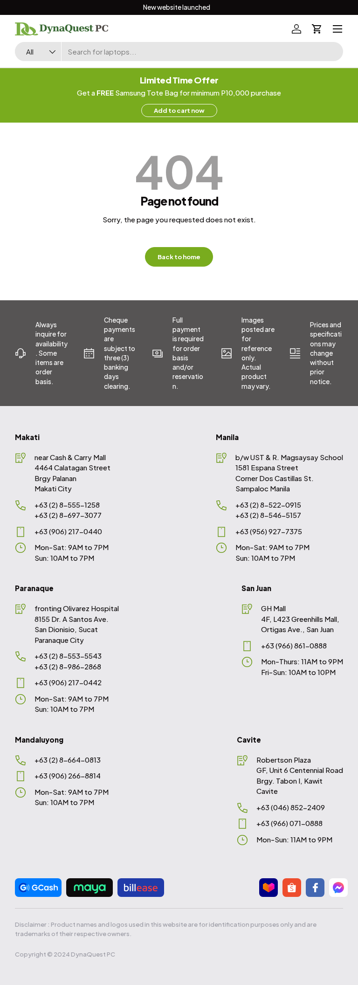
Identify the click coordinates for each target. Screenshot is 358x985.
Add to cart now (179, 110)
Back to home (179, 257)
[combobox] (179, 51)
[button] (317, 29)
